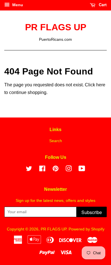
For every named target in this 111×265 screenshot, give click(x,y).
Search (55, 141)
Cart (102, 4)
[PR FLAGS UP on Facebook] (42, 170)
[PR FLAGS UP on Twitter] (29, 170)
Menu (17, 5)
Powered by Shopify (86, 229)
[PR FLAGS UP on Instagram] (68, 170)
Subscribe (91, 212)
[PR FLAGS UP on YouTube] (82, 170)
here (100, 84)
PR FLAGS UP (55, 27)
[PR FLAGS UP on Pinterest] (55, 170)
